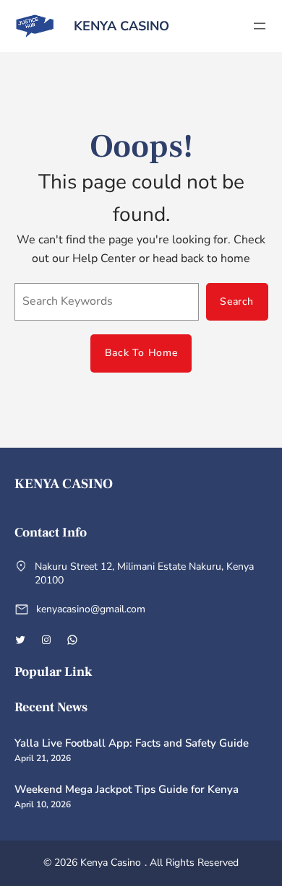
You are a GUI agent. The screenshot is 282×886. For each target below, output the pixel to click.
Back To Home (141, 353)
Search (237, 301)
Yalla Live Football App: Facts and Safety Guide (131, 743)
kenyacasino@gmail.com (90, 609)
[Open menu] (259, 26)
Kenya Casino (121, 26)
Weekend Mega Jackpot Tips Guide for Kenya (126, 789)
